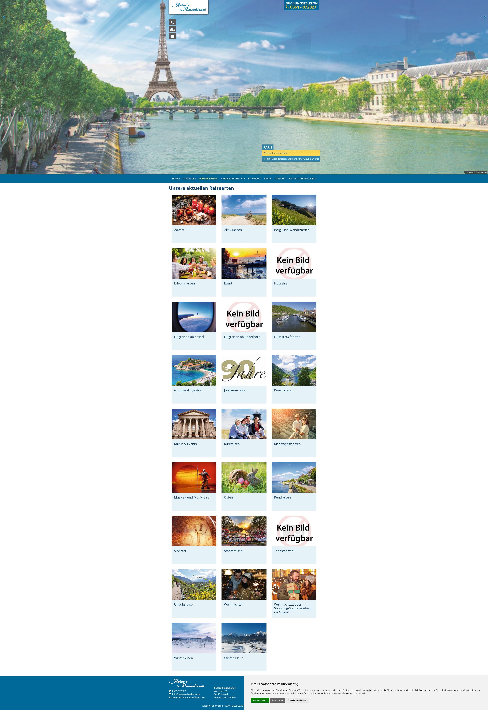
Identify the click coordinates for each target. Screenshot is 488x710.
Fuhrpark (254, 178)
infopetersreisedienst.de (186, 694)
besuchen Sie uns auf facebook (187, 697)
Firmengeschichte (233, 178)
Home (176, 178)
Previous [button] (3, 17)
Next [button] (484, 17)
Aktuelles (189, 178)
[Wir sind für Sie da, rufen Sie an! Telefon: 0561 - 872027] (172, 22)
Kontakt (280, 178)
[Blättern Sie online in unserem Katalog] (172, 29)
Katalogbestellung (302, 178)
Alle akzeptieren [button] (260, 700)
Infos (267, 178)
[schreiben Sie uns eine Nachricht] (172, 36)
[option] (244, 87)
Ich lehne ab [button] (277, 700)
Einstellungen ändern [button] (297, 700)
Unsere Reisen (208, 178)
